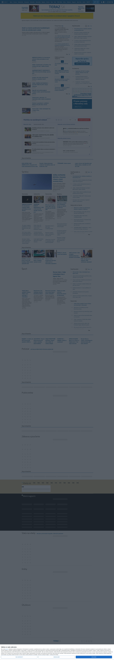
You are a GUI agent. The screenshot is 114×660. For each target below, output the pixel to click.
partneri (7, 649)
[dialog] (57, 652)
